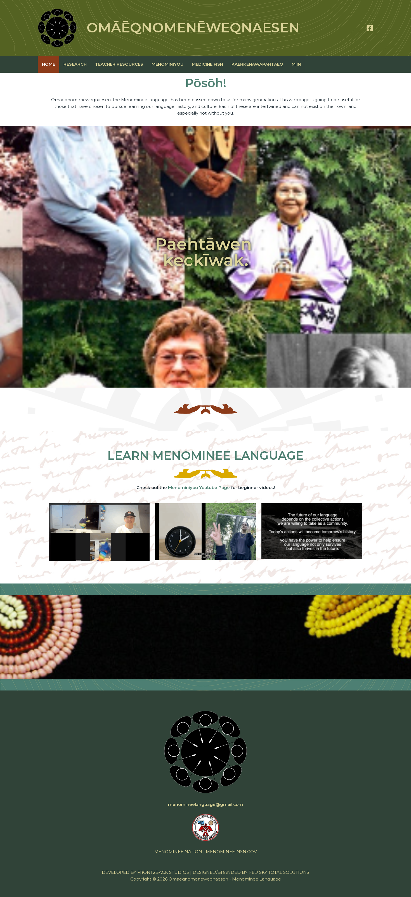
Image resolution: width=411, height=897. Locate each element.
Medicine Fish (207, 64)
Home (48, 64)
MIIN (296, 64)
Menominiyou (167, 64)
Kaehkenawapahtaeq (257, 64)
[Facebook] (369, 28)
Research (75, 64)
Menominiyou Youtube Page (199, 487)
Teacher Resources (119, 64)
